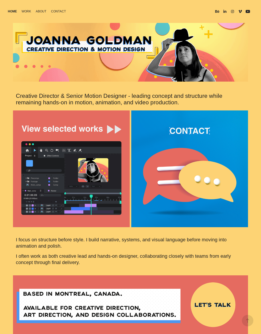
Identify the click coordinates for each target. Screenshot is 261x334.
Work (26, 11)
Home (12, 11)
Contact (58, 11)
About (41, 11)
